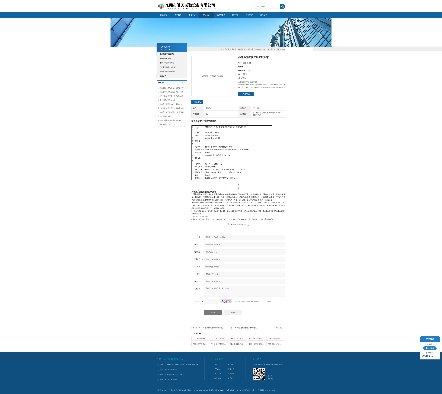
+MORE (183, 83)
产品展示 (206, 15)
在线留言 (249, 15)
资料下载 (235, 15)
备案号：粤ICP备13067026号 (219, 390)
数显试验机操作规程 (165, 116)
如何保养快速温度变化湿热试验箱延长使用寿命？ (172, 96)
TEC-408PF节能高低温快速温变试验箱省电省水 (219, 344)
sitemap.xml (270, 390)
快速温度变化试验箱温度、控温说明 (171, 112)
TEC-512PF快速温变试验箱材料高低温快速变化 (238, 344)
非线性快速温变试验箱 (167, 71)
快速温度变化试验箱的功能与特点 (170, 104)
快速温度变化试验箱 (167, 54)
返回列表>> (280, 328)
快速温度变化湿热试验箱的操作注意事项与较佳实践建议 (172, 92)
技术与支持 (221, 15)
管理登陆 (244, 390)
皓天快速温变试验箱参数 (167, 100)
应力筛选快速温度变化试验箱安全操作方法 (172, 108)
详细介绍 (197, 102)
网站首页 (163, 15)
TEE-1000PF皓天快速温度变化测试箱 (276, 344)
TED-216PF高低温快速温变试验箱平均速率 (201, 344)
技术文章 (217, 374)
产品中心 (228, 49)
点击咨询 (431, 348)
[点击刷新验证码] (226, 301)
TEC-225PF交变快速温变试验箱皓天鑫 (219, 339)
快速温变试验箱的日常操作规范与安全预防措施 (172, 88)
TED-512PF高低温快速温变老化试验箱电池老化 (238, 339)
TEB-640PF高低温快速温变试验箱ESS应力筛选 (257, 344)
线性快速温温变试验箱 (167, 67)
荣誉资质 (231, 374)
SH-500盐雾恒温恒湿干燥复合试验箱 (247, 328)
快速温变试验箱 (165, 58)
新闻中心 (192, 15)
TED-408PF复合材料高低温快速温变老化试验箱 (201, 339)
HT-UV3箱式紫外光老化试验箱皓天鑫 (212, 328)
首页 (222, 49)
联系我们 (263, 15)
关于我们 (177, 15)
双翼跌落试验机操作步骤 (167, 124)
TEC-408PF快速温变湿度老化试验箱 (257, 339)
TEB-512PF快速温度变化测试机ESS (276, 339)
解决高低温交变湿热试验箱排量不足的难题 (172, 120)
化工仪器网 (260, 390)
